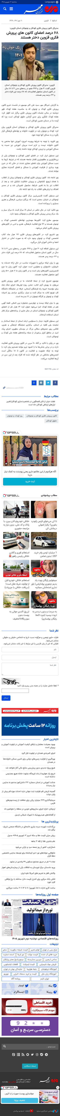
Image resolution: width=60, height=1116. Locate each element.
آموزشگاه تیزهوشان (49, 969)
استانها (54, 20)
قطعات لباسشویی (11, 964)
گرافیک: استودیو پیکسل (21, 1111)
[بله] (42, 1055)
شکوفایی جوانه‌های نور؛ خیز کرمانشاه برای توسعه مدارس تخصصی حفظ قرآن (28, 854)
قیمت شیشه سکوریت (19, 950)
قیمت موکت (33, 954)
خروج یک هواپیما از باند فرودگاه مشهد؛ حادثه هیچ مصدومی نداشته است (30, 775)
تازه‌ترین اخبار (50, 739)
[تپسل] (4, 432)
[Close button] (57, 1087)
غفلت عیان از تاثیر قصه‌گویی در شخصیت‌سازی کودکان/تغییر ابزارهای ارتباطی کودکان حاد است (30, 403)
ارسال (6, 698)
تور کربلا (20, 954)
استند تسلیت (8, 954)
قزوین (46, 20)
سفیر (5, 950)
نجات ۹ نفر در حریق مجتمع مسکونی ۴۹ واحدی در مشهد (32, 861)
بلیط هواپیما (32, 969)
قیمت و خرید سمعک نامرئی (25, 974)
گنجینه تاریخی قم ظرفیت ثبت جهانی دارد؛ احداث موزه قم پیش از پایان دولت (28, 793)
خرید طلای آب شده (49, 954)
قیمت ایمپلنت (29, 964)
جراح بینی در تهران (49, 950)
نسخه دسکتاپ (30, 1066)
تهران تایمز (44, 978)
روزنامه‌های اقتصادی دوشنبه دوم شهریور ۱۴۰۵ (35, 939)
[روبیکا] (28, 1055)
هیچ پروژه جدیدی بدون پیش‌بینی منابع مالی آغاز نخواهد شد (30, 768)
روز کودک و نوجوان (15, 416)
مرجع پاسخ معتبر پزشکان (13, 959)
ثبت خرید (30, 482)
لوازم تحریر (35, 950)
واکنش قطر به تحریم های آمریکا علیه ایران (38, 873)
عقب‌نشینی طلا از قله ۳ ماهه (43, 841)
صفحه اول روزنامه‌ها (47, 895)
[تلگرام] (46, 1055)
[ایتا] (14, 1055)
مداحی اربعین (51, 959)
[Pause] (6, 464)
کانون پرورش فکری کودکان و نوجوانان (42, 416)
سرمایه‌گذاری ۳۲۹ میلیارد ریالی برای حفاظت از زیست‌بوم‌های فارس (30, 802)
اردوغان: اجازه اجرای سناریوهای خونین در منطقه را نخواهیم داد (29, 809)
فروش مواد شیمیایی (48, 964)
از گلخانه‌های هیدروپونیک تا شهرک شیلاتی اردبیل (35, 815)
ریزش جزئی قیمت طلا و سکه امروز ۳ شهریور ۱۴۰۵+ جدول (31, 835)
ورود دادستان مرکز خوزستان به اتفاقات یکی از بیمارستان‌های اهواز (28, 867)
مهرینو (6, 974)
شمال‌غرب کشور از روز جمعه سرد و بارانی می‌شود (35, 847)
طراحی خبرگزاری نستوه (45, 1111)
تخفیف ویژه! (19, 1100)
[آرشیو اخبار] (18, 1055)
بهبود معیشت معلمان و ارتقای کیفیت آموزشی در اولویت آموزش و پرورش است (28, 746)
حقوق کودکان (51, 421)
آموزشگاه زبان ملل (48, 974)
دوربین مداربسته (34, 959)
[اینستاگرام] (37, 1055)
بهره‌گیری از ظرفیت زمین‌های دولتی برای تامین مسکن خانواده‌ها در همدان (29, 760)
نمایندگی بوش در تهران (13, 969)
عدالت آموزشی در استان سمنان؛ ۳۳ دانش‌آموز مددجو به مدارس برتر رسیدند (29, 784)
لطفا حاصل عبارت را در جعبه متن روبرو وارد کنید (37, 685)
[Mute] (11, 464)
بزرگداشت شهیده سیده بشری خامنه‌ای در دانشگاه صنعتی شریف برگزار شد (29, 828)
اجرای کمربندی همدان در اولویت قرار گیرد (38, 753)
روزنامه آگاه (15, 978)
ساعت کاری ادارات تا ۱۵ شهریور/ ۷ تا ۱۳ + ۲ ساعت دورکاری (30, 888)
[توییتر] (32, 1055)
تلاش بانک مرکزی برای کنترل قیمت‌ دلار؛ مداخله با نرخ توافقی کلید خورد (30, 881)
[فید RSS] (23, 1055)
